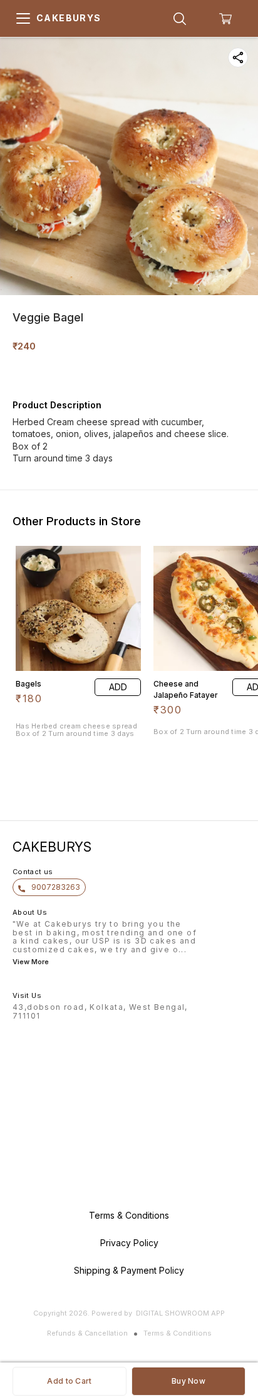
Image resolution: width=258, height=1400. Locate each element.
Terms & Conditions (177, 1333)
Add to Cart (69, 1381)
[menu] (23, 19)
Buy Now (188, 1381)
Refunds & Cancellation (87, 1333)
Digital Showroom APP (180, 1313)
